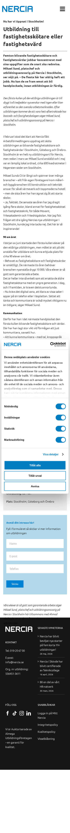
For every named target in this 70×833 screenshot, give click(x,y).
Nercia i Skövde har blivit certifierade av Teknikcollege (51, 665)
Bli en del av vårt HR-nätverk (49, 684)
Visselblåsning (46, 738)
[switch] (61, 417)
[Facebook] (7, 713)
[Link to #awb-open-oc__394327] (62, 9)
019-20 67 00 (17, 650)
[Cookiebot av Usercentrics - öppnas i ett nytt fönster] (50, 344)
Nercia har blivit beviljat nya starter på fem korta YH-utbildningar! (51, 642)
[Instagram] (21, 713)
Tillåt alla (35, 465)
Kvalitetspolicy (46, 731)
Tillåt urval (35, 475)
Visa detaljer (51, 454)
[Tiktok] (14, 713)
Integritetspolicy (48, 724)
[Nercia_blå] (17, 7)
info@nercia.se (14, 662)
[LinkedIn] (28, 713)
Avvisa (35, 486)
